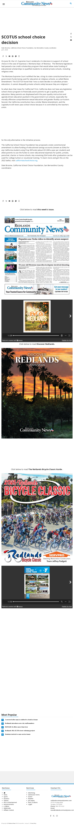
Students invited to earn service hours (17, 734)
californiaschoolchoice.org (26, 160)
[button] (19, 56)
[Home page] (37, 3)
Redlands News (12, 823)
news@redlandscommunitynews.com (62, 810)
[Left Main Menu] (4, 4)
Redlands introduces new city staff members (19, 723)
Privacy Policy (33, 823)
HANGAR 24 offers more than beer (16, 727)
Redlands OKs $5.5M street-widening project (20, 730)
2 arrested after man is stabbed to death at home (21, 720)
